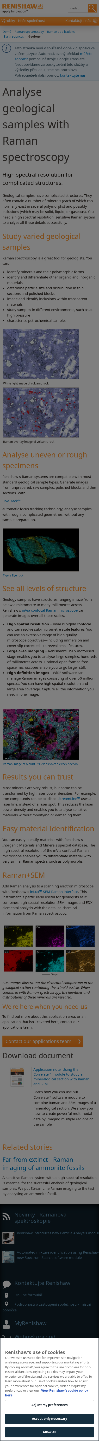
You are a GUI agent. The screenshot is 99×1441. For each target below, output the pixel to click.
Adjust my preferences (49, 1405)
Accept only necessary (49, 1418)
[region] (49, 1389)
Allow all (49, 1432)
